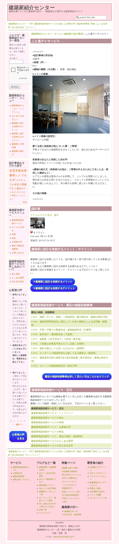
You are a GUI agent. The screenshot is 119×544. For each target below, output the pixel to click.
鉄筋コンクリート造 (70, 491)
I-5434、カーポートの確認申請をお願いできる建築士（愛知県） (64, 352)
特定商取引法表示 (97, 491)
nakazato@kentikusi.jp (63, 536)
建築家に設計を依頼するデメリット (18, 136)
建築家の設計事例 (73, 33)
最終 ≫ (19, 424)
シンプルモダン (68, 485)
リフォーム (75, 474)
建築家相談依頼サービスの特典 (47, 422)
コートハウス (72, 498)
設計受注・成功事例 (72, 514)
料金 (93, 23)
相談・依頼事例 (84, 451)
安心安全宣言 (18, 27)
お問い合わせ (18, 252)
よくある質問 (18, 277)
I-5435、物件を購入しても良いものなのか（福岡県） (58, 348)
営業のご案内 (95, 488)
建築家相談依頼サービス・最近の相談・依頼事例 (56, 436)
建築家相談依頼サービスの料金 (47, 431)
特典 (14, 234)
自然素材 (66, 471)
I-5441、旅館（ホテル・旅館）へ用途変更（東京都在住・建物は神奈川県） (70, 316)
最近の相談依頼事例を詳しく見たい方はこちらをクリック (77, 376)
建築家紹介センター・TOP (21, 23)
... (13, 368)
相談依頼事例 (83, 23)
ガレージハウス (68, 481)
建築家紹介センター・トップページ (18, 108)
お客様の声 (70, 23)
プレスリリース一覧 (98, 498)
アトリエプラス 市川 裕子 (44, 215)
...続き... (65, 501)
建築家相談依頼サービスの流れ (49, 23)
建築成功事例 (18, 476)
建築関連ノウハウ (46, 485)
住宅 (12, 170)
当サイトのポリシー (98, 473)
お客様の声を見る (18, 436)
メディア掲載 (95, 494)
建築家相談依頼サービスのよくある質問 (52, 440)
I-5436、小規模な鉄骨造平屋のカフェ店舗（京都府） (58, 343)
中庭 (13, 195)
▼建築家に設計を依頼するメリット (52, 281)
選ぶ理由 (16, 274)
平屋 (64, 498)
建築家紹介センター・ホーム (46, 33)
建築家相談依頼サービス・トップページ (52, 412)
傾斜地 (73, 471)
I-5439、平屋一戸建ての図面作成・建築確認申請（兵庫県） (62, 329)
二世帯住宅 (71, 478)
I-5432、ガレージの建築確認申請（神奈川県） (55, 365)
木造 (18, 170)
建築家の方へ (70, 511)
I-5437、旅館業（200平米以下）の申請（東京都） (57, 338)
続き (25, 202)
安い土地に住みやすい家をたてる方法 (47, 505)
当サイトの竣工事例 (47, 488)
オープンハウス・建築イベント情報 (47, 499)
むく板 (15, 188)
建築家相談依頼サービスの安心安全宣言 (52, 445)
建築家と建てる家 (69, 467)
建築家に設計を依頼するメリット (18, 126)
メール (13, 58)
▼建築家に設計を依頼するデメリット (54, 288)
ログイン (30, 27)
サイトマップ (32, 455)
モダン (14, 192)
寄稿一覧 (43, 509)
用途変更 (74, 495)
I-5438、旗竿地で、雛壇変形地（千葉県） (52, 334)
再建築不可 (66, 488)
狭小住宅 (66, 474)
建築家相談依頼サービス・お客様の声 (51, 426)
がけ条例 (66, 495)
